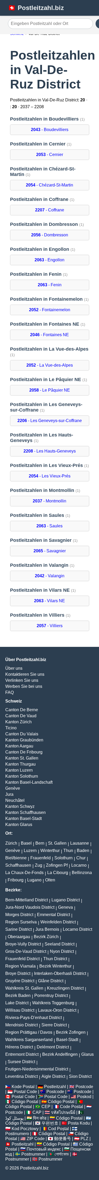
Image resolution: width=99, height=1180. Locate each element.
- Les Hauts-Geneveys (49, 451)
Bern (39, 843)
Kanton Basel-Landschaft (29, 782)
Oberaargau (19, 936)
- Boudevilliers (49, 129)
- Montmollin (49, 501)
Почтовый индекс (44, 1149)
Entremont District (22, 1054)
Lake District (17, 1003)
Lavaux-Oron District (57, 1010)
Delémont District (53, 1047)
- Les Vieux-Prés (49, 476)
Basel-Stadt (67, 1039)
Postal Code (25, 1091)
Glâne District (50, 981)
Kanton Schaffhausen (25, 812)
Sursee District (21, 1061)
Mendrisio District (21, 1025)
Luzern (30, 850)
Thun (68, 850)
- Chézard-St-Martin (49, 185)
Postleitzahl (55, 1086)
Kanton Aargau (19, 746)
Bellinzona (82, 872)
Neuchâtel (15, 800)
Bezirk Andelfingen (60, 1054)
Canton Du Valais (21, 734)
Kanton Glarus (18, 824)
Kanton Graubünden (24, 740)
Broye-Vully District (23, 944)
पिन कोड (39, 1118)
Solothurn (63, 858)
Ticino (11, 728)
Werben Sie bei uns (23, 686)
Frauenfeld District (22, 959)
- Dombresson (49, 235)
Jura (9, 794)
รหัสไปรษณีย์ (63, 1112)
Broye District (17, 973)
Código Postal (25, 1101)
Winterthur (50, 850)
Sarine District (18, 929)
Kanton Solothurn (21, 776)
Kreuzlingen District (65, 988)
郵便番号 (62, 1138)
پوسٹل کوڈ (14, 1118)
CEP (45, 1106)
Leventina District (21, 1076)
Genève (12, 788)
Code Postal (71, 1106)
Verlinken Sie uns (21, 680)
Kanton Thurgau (20, 764)
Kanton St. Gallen (21, 758)
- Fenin (50, 285)
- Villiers (50, 625)
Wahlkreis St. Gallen (24, 988)
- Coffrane (49, 210)
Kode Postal (23, 1086)
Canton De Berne (21, 710)
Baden (83, 850)
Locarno (79, 865)
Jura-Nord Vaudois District (29, 907)
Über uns (13, 668)
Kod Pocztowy (25, 1128)
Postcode (84, 1086)
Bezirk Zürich (46, 936)
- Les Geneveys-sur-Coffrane (49, 420)
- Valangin (49, 576)
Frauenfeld (40, 858)
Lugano (34, 880)
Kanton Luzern (19, 770)
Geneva (65, 907)
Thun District (55, 959)
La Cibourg (57, 872)
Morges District (19, 914)
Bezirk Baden (18, 995)
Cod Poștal (58, 1128)
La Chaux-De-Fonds (24, 872)
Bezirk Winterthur (55, 966)
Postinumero (17, 1133)
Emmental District (53, 914)
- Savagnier (50, 551)
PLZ (84, 1138)
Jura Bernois (47, 929)
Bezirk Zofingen (71, 1032)
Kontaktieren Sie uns (24, 674)
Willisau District (19, 1010)
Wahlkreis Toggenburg (53, 1003)
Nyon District (62, 951)
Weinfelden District (58, 922)
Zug (38, 865)
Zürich (11, 843)
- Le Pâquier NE (49, 390)
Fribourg (15, 880)
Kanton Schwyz (20, 806)
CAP (36, 1112)
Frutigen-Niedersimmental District (36, 1069)
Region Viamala (20, 966)
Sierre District (54, 1025)
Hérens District (19, 1047)
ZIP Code (36, 1138)
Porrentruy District (51, 995)
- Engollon (49, 260)
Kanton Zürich (18, 722)
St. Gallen (57, 843)
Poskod (84, 1096)
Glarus (87, 1054)
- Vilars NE (49, 601)
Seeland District (59, 944)
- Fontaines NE (49, 334)
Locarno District (77, 929)
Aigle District (53, 1076)
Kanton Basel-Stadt (23, 818)
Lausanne (79, 843)
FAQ (9, 692)
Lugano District (65, 900)
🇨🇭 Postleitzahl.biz (36, 7)
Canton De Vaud (20, 716)
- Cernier (49, 154)
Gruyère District (19, 981)
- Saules (49, 526)
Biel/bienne (16, 858)
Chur (81, 858)
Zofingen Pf (57, 865)
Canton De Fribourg (24, 752)
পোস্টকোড (62, 1154)
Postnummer (33, 1154)
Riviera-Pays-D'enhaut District (33, 1017)
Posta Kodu (79, 1123)
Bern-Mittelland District (26, 900)
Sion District (80, 1076)
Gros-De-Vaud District (25, 951)
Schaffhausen (18, 865)
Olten (50, 880)
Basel (26, 843)
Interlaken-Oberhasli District (60, 973)
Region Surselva (21, 922)
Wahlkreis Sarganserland (29, 1039)
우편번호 (49, 1123)
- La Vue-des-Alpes (49, 365)
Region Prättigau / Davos (28, 1032)
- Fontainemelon (49, 310)
